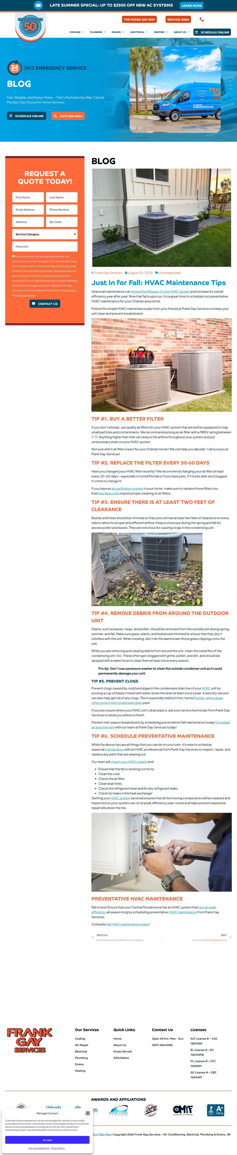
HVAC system (120, 798)
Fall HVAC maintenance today (127, 924)
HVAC (206, 688)
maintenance (114, 749)
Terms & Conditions (24, 295)
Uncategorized (170, 273)
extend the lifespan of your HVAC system (160, 291)
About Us (180, 32)
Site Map (105, 1134)
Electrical (137, 32)
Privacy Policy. (69, 290)
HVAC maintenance (183, 912)
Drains (116, 32)
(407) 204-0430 (218, 19)
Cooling (75, 32)
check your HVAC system (129, 762)
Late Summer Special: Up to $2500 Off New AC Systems (111, 4)
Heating (159, 32)
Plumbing (96, 32)
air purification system (127, 488)
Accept (47, 1139)
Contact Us (162, 1029)
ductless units (109, 493)
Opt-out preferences (38, 1148)
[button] (88, 1113)
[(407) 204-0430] (202, 19)
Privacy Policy (58, 1148)
